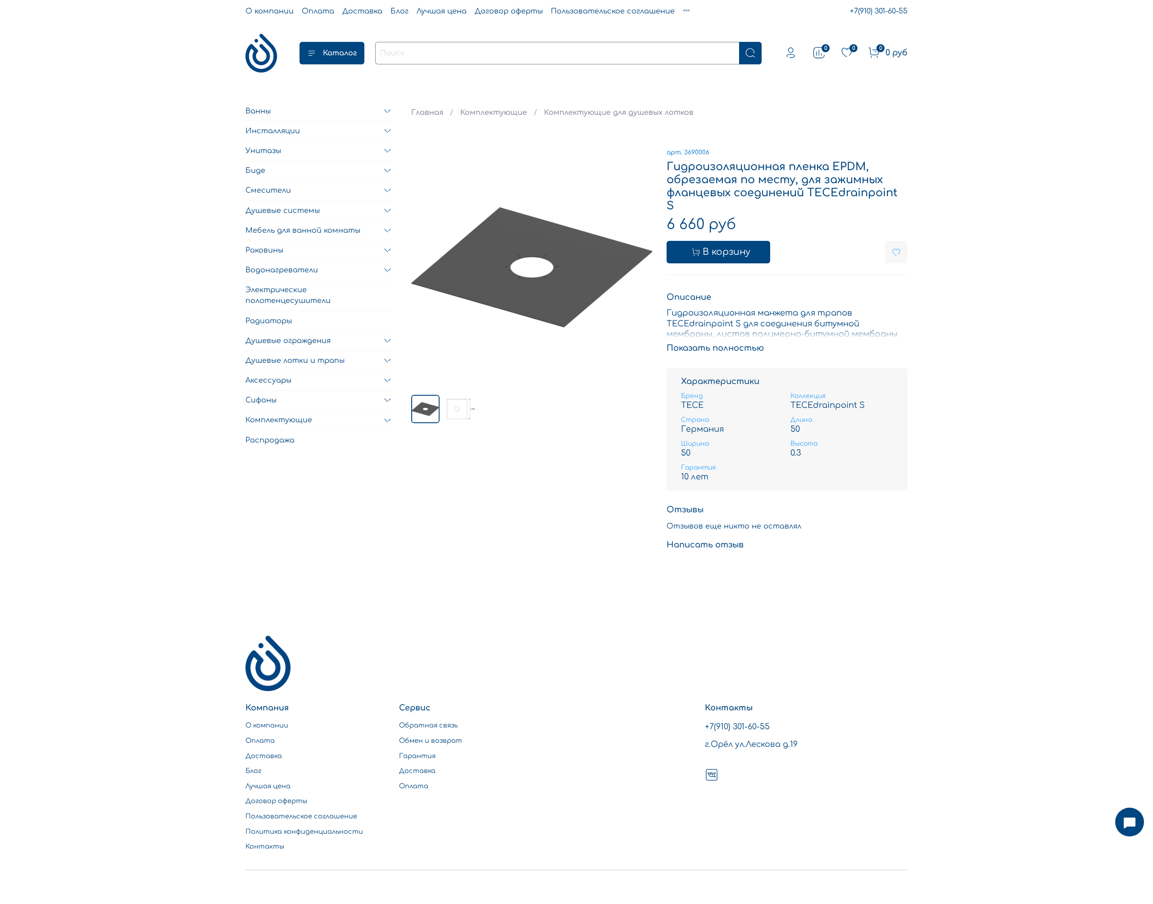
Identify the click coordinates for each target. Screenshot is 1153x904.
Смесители (268, 190)
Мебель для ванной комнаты (302, 230)
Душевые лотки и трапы (295, 361)
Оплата (318, 11)
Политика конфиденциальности (304, 831)
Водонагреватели (281, 270)
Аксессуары (268, 380)
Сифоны (261, 400)
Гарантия (417, 755)
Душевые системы (282, 211)
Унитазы (263, 151)
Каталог (340, 53)
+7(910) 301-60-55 (879, 11)
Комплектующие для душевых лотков (619, 112)
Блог (399, 11)
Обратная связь (428, 725)
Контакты (264, 846)
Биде (255, 171)
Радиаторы (268, 321)
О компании (269, 11)
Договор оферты (509, 11)
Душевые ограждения (288, 341)
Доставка (362, 11)
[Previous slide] (425, 267)
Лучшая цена (442, 11)
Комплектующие (493, 112)
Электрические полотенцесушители (288, 295)
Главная (427, 112)
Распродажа (270, 440)
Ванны (258, 111)
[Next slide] (638, 267)
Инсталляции (272, 131)
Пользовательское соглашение (613, 11)
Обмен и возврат (430, 740)
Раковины (264, 250)
